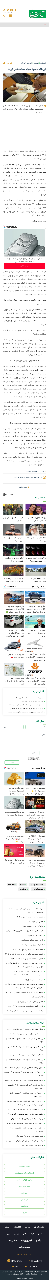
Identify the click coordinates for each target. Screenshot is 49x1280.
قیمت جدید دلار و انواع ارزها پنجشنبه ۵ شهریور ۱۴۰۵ (24, 954)
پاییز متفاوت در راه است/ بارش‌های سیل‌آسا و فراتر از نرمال (13, 580)
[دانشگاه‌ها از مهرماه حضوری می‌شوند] (36, 570)
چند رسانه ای (39, 1227)
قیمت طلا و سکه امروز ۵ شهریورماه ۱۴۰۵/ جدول (25, 1006)
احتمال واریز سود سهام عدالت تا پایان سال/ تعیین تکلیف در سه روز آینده (23, 705)
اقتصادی (43, 63)
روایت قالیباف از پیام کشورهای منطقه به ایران (27, 1118)
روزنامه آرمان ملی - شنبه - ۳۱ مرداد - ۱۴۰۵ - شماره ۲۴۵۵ (25, 1048)
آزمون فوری (24, 1193)
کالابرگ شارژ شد (37, 997)
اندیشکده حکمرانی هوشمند (24, 1173)
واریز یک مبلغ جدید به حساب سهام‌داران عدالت (29, 698)
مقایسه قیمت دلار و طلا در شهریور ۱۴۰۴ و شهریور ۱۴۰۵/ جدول (25, 1087)
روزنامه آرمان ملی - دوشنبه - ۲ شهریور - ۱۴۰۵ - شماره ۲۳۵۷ (24, 1061)
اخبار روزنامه (12, 1240)
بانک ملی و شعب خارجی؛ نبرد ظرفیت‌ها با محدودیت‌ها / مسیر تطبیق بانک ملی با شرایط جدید (24, 973)
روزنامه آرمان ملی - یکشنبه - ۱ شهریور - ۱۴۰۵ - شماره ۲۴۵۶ (24, 1040)
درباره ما (19, 1254)
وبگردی (38, 1240)
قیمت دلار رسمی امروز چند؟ (33, 979)
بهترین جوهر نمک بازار (24, 1180)
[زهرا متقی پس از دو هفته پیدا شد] (36, 529)
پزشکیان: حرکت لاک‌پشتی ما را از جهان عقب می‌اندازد (24, 1140)
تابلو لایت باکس (24, 1186)
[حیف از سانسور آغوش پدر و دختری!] (13, 509)
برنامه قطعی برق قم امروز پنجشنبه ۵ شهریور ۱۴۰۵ (25, 1011)
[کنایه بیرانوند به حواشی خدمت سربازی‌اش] (13, 550)
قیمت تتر (24, 1199)
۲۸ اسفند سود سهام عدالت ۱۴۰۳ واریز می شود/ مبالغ (26, 708)
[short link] (11, 63)
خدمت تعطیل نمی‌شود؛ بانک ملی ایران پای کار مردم (24, 992)
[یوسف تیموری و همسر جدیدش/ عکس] (36, 509)
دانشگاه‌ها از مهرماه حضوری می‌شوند (38, 580)
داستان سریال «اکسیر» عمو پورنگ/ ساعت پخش (26, 1055)
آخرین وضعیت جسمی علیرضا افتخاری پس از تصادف (24, 1080)
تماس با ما (28, 1254)
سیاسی (27, 1227)
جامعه (7, 1227)
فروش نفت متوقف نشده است (32, 940)
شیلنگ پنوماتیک (24, 1166)
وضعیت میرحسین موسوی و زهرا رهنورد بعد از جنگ (25, 1109)
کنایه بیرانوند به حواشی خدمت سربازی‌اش (14, 560)
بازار (8, 1233)
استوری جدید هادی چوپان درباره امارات (13, 539)
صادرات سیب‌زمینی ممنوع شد (32, 945)
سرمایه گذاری (24, 266)
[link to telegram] (15, 10)
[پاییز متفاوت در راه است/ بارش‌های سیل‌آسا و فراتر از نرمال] (13, 570)
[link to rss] (4, 10)
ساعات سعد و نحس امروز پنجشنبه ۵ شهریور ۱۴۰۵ (25, 1114)
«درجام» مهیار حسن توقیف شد (32, 1145)
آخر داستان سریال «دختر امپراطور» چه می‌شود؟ (26, 1034)
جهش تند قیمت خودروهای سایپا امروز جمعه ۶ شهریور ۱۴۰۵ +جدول (26, 911)
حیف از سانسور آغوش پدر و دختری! (13, 519)
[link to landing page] (37, 14)
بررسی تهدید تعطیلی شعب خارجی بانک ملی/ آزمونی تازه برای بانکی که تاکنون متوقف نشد (24, 965)
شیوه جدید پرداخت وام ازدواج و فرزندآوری (28, 949)
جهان (39, 1233)
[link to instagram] (11, 10)
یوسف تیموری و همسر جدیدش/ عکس (37, 519)
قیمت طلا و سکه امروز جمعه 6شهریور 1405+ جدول (24, 931)
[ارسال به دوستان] (7, 63)
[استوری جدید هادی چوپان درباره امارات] (13, 529)
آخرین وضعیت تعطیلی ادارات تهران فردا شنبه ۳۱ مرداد (24, 1067)
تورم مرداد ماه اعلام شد (35, 935)
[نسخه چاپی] (4, 63)
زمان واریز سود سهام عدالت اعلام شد (32, 701)
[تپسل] (5, 227)
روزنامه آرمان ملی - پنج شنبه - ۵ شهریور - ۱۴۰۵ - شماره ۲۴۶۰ (26, 1130)
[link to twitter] (8, 10)
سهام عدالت (23, 487)
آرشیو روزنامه (26, 1240)
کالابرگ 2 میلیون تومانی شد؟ (32, 926)
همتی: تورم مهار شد (36, 921)
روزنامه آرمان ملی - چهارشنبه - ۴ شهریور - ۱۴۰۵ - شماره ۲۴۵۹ (26, 1095)
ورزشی (16, 1233)
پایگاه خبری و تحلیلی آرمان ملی (12, 1271)
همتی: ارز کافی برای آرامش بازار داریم (30, 1001)
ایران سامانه (20, 1278)
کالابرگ (24, 1213)
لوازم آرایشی (25, 1206)
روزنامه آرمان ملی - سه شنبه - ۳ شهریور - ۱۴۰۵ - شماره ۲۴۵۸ (23, 1074)
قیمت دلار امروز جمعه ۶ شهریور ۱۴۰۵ (29, 917)
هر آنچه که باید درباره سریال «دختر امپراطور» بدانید (25, 1029)
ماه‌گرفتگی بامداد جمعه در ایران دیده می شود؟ (36, 560)
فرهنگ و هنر (28, 1233)
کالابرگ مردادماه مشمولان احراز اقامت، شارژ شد (26, 958)
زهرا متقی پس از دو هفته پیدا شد (36, 539)
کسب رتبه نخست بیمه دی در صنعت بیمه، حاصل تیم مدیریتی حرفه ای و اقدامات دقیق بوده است (24, 986)
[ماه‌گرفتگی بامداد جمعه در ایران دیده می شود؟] (36, 550)
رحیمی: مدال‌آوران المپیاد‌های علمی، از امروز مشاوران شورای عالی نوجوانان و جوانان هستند (24, 1103)
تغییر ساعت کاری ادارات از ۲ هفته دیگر (29, 1136)
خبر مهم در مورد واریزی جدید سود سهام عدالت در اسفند (25, 712)
